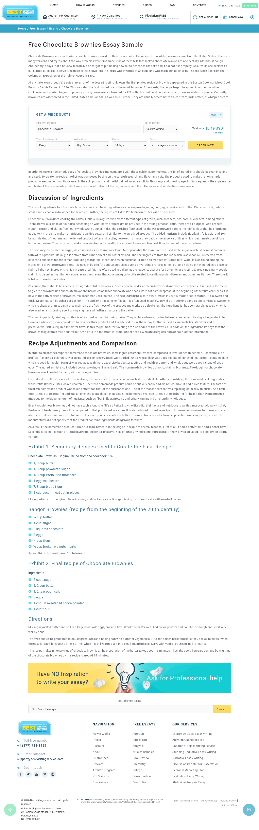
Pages (153, 139)
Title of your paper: (46, 123)
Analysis (138, 745)
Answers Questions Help (188, 739)
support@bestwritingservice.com (40, 759)
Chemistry (139, 764)
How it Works (101, 733)
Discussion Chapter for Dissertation (195, 764)
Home (54, 5)
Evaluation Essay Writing (188, 776)
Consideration (142, 776)
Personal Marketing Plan (188, 770)
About (97, 752)
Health (53, 28)
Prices (147, 5)
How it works (85, 5)
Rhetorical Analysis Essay (189, 782)
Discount (98, 745)
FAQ (172, 5)
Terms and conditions (186, 800)
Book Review (141, 758)
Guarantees (100, 758)
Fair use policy (229, 805)
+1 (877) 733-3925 (229, 5)
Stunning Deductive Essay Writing (194, 752)
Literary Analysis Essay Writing (192, 733)
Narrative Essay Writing (187, 758)
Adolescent (140, 739)
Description (140, 782)
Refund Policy (228, 800)
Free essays (100, 782)
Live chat (250, 5)
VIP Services (101, 776)
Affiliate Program (104, 770)
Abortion (138, 733)
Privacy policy (209, 800)
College (137, 770)
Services (119, 5)
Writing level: (81, 139)
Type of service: (151, 123)
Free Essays (38, 28)
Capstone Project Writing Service (193, 745)
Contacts (199, 5)
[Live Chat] (249, 810)
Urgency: (116, 139)
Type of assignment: (47, 139)
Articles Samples (143, 752)
